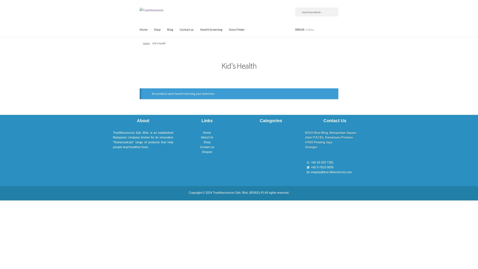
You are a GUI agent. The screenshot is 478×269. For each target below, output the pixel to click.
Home (144, 29)
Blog (170, 29)
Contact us (187, 29)
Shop (157, 29)
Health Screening (211, 29)
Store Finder (237, 29)
